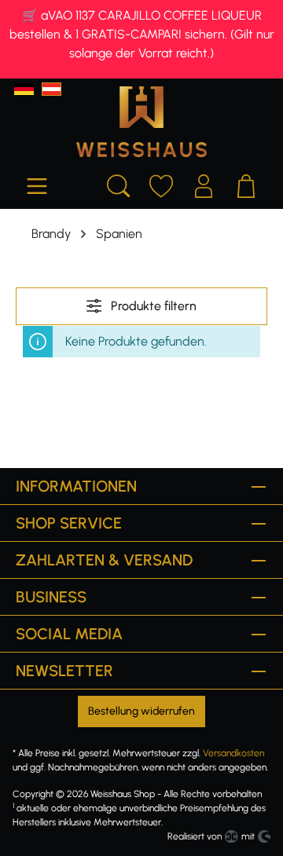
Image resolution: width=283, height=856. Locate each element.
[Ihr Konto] (203, 184)
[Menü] (37, 184)
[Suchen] (118, 184)
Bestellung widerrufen (141, 711)
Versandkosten (233, 753)
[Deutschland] (24, 89)
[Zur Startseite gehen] (141, 121)
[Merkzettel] (161, 184)
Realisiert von (194, 836)
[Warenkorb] (246, 184)
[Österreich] (51, 89)
